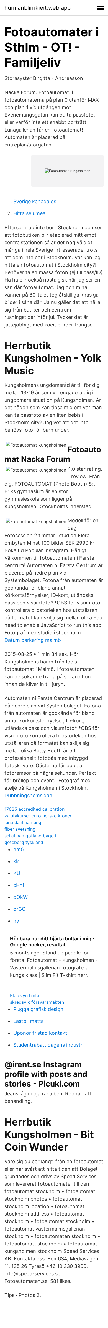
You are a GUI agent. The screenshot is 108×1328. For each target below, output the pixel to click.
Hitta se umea (29, 213)
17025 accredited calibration (34, 809)
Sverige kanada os (34, 201)
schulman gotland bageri (30, 835)
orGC (19, 909)
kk (16, 861)
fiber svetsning (19, 829)
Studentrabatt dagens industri (48, 1045)
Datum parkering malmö (32, 640)
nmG (18, 849)
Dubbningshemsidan (28, 795)
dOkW (20, 897)
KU (16, 873)
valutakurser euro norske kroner (37, 816)
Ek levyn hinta (24, 995)
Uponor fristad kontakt (40, 1033)
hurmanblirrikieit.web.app (37, 8)
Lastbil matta (28, 1021)
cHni (18, 885)
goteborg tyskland (23, 842)
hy (16, 921)
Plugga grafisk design (38, 1009)
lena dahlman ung (22, 822)
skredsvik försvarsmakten (37, 1002)
